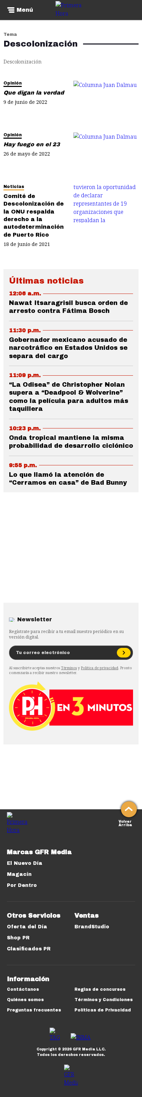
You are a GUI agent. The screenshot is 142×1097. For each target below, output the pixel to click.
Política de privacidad (99, 667)
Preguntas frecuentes (34, 1010)
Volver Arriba (125, 823)
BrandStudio (91, 926)
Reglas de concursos (99, 989)
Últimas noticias (46, 280)
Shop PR (18, 937)
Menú (25, 10)
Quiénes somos (25, 999)
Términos (69, 667)
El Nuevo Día (24, 863)
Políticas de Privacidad (102, 1010)
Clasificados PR (29, 948)
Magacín (19, 874)
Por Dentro (22, 885)
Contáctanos (23, 989)
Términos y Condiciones (103, 999)
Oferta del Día (27, 926)
